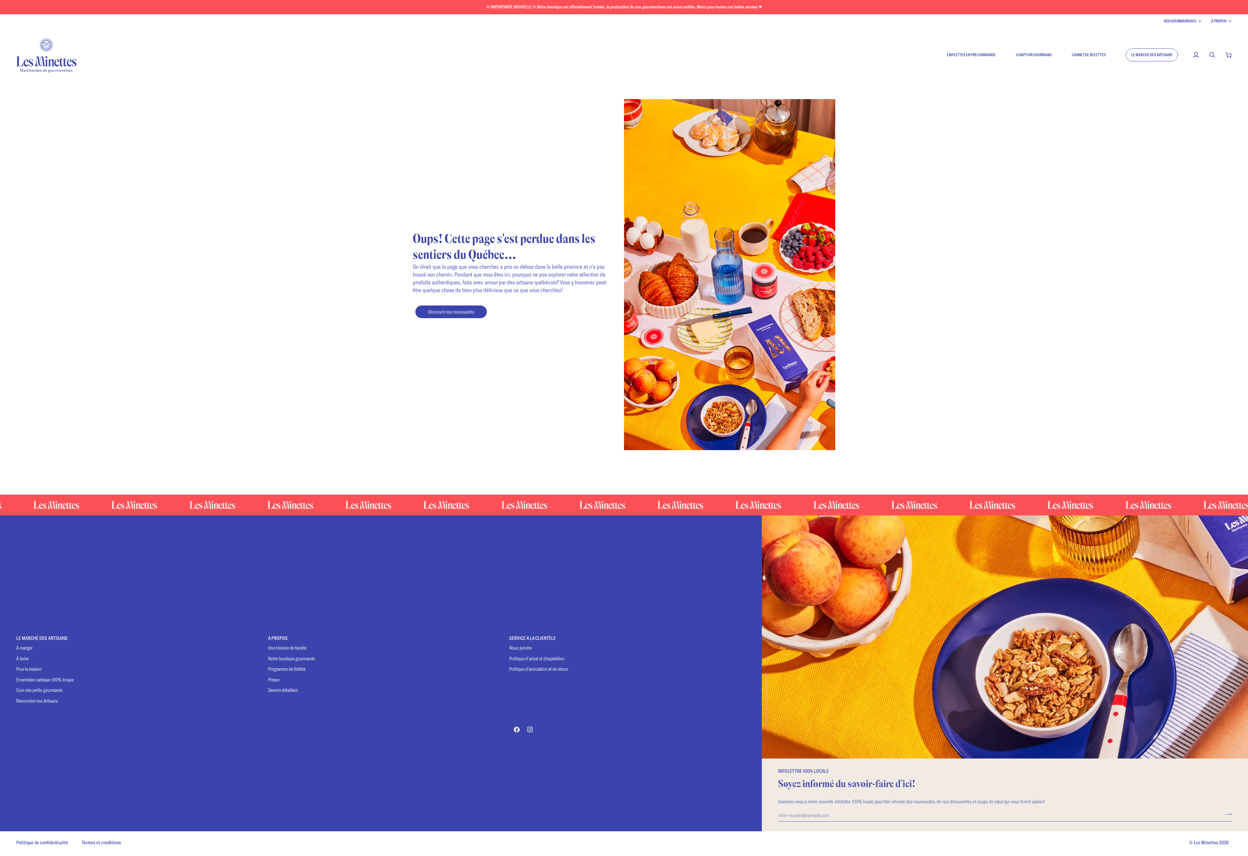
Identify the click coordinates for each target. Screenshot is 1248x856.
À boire (22, 658)
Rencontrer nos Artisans (37, 701)
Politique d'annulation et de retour (538, 669)
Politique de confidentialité (42, 842)
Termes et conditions (101, 842)
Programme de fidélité (287, 669)
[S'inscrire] (1226, 814)
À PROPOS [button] (278, 638)
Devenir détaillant (283, 690)
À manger (24, 648)
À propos (1219, 21)
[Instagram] (530, 730)
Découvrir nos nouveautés (451, 312)
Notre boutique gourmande (291, 658)
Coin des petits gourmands (39, 690)
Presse (274, 679)
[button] (1152, 55)
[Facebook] (517, 730)
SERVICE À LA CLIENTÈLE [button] (532, 638)
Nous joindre (520, 648)
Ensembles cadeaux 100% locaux (45, 679)
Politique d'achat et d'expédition (537, 658)
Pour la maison (29, 669)
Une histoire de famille (287, 648)
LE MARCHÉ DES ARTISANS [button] (42, 638)
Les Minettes (1206, 842)
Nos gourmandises (1180, 21)
